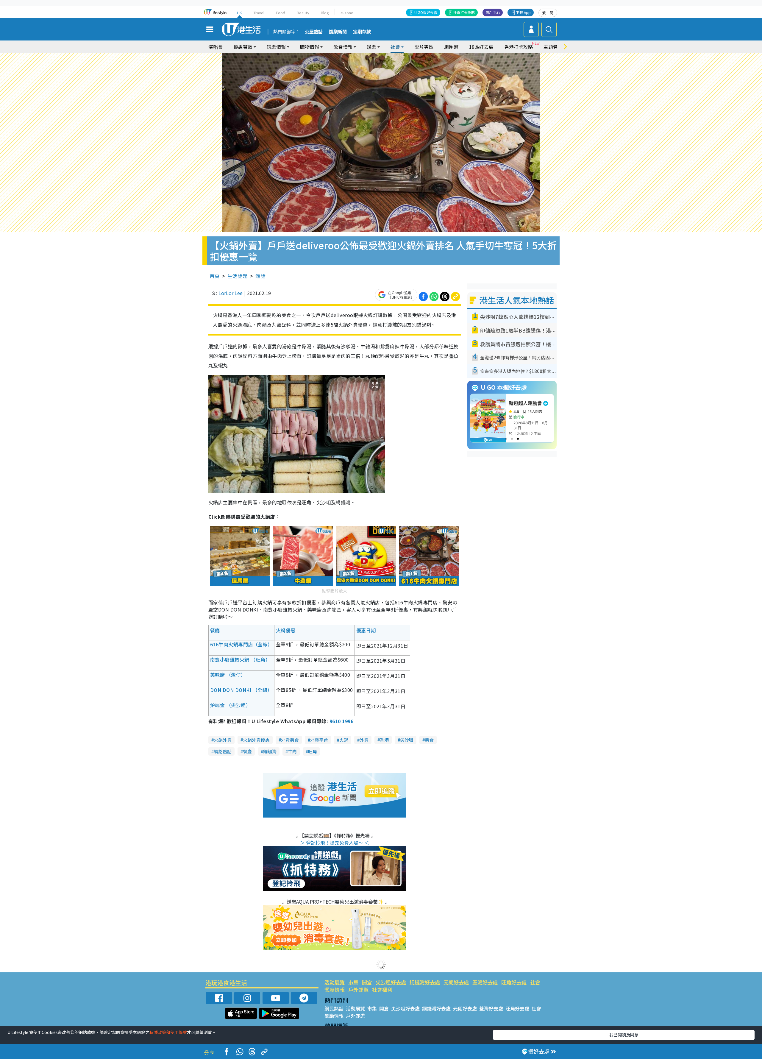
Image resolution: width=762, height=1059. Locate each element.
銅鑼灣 (270, 751)
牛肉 (292, 751)
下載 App (523, 12)
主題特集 (553, 46)
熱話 (260, 276)
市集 (353, 982)
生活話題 (237, 276)
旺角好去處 (514, 982)
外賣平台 (319, 740)
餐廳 (247, 751)
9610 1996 (341, 721)
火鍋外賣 (223, 740)
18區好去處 (481, 46)
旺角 (312, 751)
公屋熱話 (314, 31)
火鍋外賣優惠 (256, 740)
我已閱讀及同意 (623, 1035)
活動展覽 (334, 982)
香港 (384, 740)
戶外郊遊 (358, 989)
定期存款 (362, 31)
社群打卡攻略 (464, 12)
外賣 (364, 740)
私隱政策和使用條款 (168, 1032)
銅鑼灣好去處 (425, 982)
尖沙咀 (406, 740)
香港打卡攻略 (518, 46)
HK (239, 12)
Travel (259, 12)
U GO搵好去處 (425, 12)
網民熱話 (333, 1008)
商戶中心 (492, 12)
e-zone (347, 12)
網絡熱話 (223, 751)
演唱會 (215, 46)
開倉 (367, 982)
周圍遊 (451, 46)
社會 (535, 982)
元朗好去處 (456, 982)
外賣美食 (290, 740)
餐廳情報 (334, 989)
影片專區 (423, 46)
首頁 (215, 276)
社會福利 (382, 989)
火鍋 (343, 740)
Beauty (303, 12)
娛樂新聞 (338, 31)
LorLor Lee (230, 293)
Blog (325, 12)
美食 (429, 740)
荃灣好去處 (485, 982)
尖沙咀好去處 (391, 982)
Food (280, 12)
